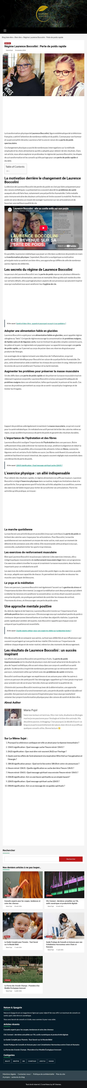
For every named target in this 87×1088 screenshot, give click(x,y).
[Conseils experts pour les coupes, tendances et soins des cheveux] (23, 884)
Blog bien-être (7, 37)
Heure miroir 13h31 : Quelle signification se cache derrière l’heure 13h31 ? (41, 768)
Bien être (18, 37)
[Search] (81, 30)
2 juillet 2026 (18, 991)
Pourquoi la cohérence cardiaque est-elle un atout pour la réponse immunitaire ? (43, 742)
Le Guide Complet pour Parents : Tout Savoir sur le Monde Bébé (28, 1040)
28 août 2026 (18, 906)
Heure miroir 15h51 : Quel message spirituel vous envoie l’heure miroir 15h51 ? (43, 772)
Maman (7, 936)
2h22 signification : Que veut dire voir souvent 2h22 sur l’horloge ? (37, 751)
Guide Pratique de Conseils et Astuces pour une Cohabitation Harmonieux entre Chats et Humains (64, 944)
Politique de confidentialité (43, 1074)
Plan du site (60, 1074)
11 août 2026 (59, 950)
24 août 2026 (59, 906)
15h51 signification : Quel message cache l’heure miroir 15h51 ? (36, 747)
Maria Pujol (9, 50)
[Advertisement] (43, 115)
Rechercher (9, 850)
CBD (23, 1061)
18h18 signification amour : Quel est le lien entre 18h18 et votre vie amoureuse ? (43, 763)
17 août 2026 (18, 947)
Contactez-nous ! (24, 1074)
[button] (5, 30)
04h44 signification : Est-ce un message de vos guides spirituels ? (36, 785)
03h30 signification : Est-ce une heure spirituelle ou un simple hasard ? (39, 777)
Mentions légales (9, 1074)
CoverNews (45, 1084)
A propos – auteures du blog (14, 1077)
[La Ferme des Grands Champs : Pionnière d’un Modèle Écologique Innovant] (23, 969)
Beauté (7, 895)
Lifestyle (49, 895)
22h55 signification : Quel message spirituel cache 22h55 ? (34, 781)
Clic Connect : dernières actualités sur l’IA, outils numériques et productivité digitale (36, 1035)
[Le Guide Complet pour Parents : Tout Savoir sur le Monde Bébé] (23, 925)
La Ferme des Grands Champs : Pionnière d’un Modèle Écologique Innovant (32, 1050)
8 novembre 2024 (20, 50)
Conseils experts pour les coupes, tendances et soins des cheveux (28, 1030)
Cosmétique (32, 1061)
